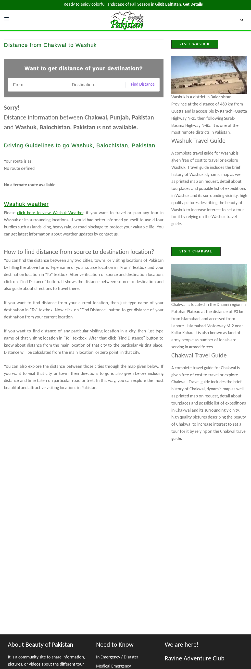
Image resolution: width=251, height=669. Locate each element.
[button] (243, 20)
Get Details (193, 4)
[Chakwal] (209, 283)
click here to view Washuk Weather (50, 213)
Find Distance (143, 84)
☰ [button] (6, 20)
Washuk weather (26, 204)
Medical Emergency (113, 666)
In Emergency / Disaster (117, 657)
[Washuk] (209, 75)
